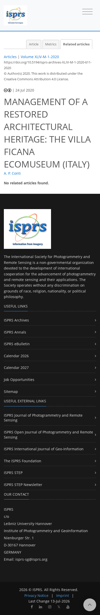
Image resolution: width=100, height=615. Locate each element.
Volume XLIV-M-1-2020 (40, 56)
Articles (10, 56)
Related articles (76, 44)
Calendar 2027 (16, 367)
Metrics (50, 44)
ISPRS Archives (16, 320)
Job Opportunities (19, 379)
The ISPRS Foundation (22, 460)
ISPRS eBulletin (17, 343)
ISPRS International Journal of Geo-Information (44, 448)
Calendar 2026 (16, 355)
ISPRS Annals (15, 332)
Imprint (62, 595)
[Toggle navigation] (87, 12)
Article (33, 44)
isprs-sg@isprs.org (31, 559)
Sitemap (11, 391)
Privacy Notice (36, 595)
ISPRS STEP (13, 472)
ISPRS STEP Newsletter (23, 484)
